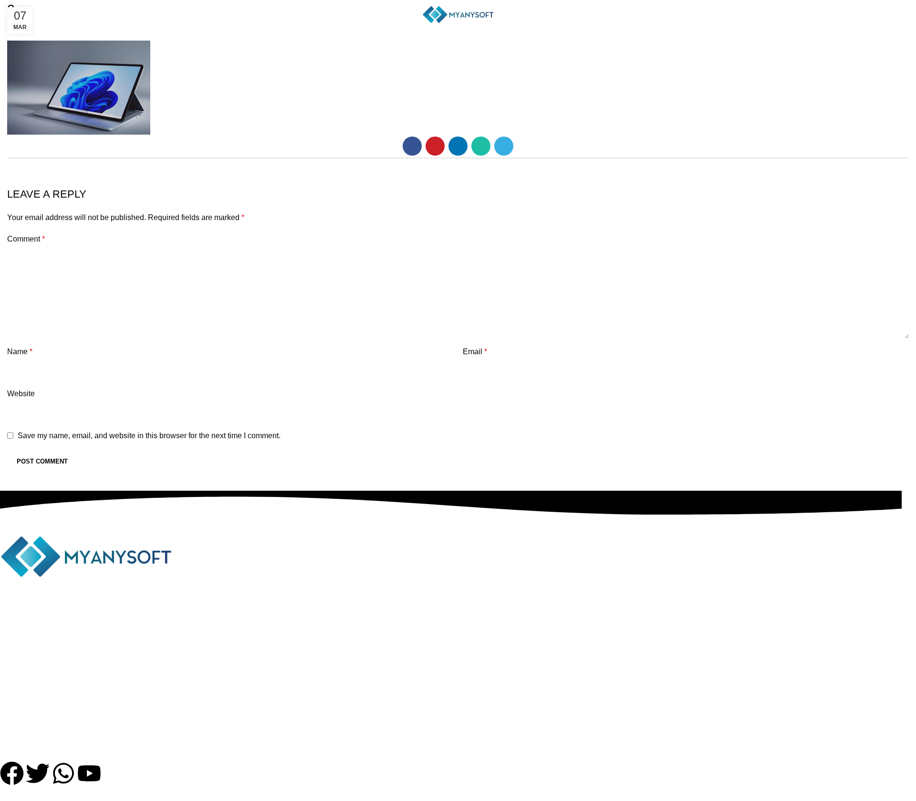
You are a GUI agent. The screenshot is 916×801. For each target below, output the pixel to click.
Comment (26, 239)
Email (475, 352)
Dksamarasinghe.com (538, 794)
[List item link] (451, 686)
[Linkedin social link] (458, 146)
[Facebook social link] (412, 146)
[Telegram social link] (503, 146)
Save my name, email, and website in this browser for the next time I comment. (149, 436)
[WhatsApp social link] (480, 146)
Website (21, 394)
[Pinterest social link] (435, 146)
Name (19, 352)
